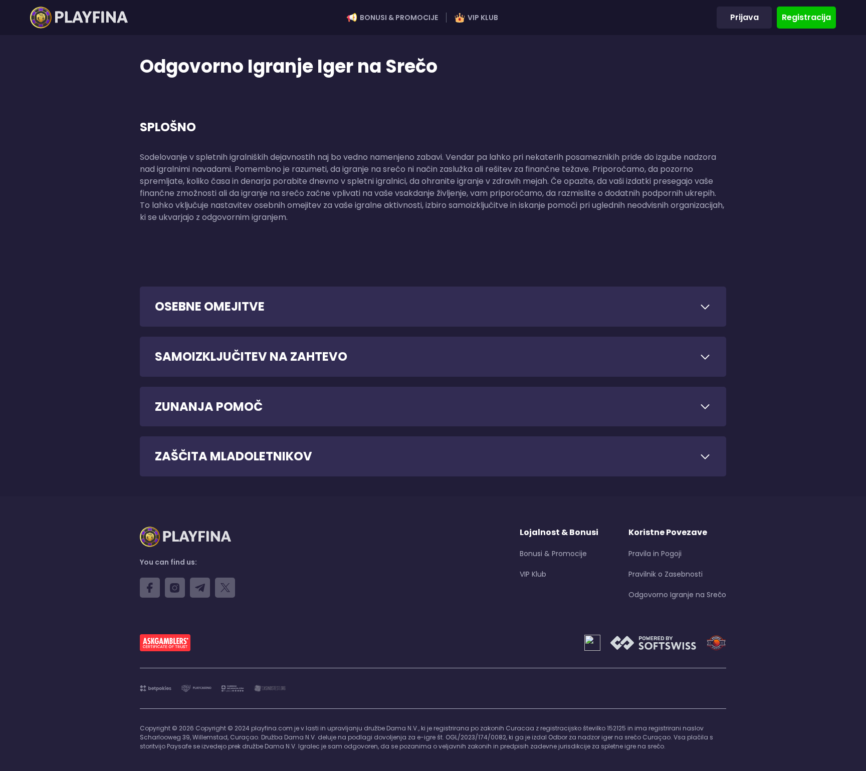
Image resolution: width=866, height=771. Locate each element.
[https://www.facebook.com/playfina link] (150, 588)
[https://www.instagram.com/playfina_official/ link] (175, 588)
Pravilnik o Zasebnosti (665, 574)
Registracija (806, 17)
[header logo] (79, 18)
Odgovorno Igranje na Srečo (677, 595)
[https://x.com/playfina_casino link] (225, 588)
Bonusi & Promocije (399, 18)
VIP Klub (483, 18)
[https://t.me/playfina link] (200, 588)
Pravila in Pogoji (655, 554)
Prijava (744, 17)
